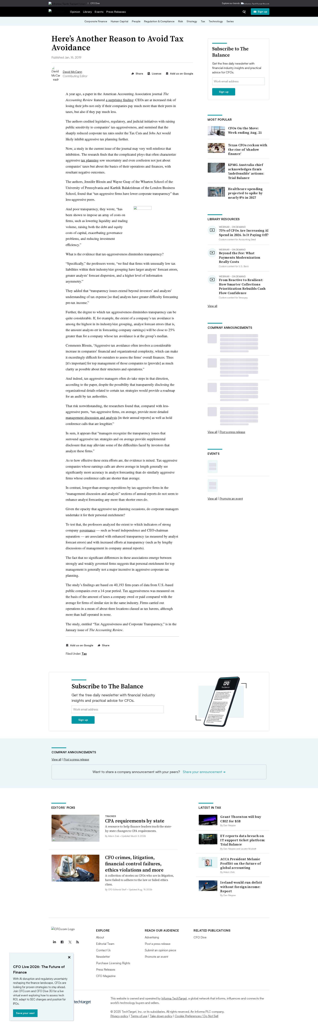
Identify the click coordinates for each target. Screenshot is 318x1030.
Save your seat (25, 1013)
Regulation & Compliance (159, 21)
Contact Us (103, 950)
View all (212, 306)
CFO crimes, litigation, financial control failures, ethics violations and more (134, 863)
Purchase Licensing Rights (113, 963)
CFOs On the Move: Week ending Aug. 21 (245, 130)
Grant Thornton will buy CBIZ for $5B (240, 818)
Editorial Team (105, 944)
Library (87, 11)
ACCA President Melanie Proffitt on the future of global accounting (240, 863)
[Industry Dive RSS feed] (77, 942)
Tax (203, 21)
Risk (180, 21)
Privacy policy (119, 1016)
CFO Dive (95, 3)
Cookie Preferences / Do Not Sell (196, 1016)
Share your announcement (204, 772)
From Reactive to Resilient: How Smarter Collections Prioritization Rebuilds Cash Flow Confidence (242, 286)
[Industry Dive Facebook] (62, 942)
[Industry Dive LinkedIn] (54, 942)
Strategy (192, 21)
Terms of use (139, 1016)
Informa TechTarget (174, 998)
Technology (216, 21)
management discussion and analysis (91, 417)
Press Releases (116, 11)
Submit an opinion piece (160, 950)
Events (99, 11)
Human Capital (119, 21)
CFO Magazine (106, 976)
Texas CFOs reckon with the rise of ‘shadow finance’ (247, 149)
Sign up (262, 11)
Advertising (152, 937)
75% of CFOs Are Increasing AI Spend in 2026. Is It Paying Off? (244, 232)
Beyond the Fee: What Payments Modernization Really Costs (239, 257)
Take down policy (161, 1016)
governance (87, 530)
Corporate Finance (95, 21)
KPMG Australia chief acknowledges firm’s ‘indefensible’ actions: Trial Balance (246, 171)
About (100, 937)
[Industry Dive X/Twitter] (70, 942)
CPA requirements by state (134, 821)
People (136, 21)
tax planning (90, 160)
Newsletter (103, 956)
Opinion (75, 11)
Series (230, 21)
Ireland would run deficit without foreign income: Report (241, 886)
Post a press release (232, 432)
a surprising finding (119, 99)
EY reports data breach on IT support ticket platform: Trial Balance (242, 840)
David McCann (72, 72)
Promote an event (231, 498)
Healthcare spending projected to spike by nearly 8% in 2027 (245, 193)
